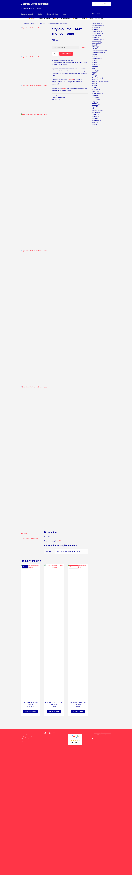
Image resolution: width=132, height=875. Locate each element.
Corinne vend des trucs (35, 3)
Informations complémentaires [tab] (29, 538)
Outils (40, 14)
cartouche (71, 79)
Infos (64, 14)
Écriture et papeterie (27, 14)
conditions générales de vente (102, 733)
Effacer (84, 47)
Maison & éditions (52, 14)
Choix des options (30, 711)
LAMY (59, 99)
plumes (64, 88)
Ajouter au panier (66, 53)
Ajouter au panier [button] (54, 711)
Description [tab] (24, 533)
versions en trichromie (77, 71)
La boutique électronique (31, 23)
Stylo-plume (43, 23)
